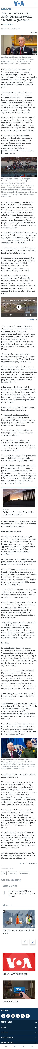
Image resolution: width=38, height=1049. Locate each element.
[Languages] (23, 1046)
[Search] (32, 1046)
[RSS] (23, 1016)
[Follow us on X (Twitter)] (8, 1016)
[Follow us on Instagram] (18, 1016)
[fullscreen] (35, 315)
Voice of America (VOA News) (16, 303)
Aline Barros (7, 25)
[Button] (34, 33)
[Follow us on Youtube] (13, 1016)
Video (6, 905)
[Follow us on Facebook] (3, 1016)
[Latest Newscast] (6, 1046)
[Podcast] (28, 1016)
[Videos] (14, 1046)
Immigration (6, 9)
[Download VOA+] (19, 989)
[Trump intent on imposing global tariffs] (19, 919)
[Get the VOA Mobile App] (19, 962)
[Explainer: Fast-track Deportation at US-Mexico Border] (19, 498)
